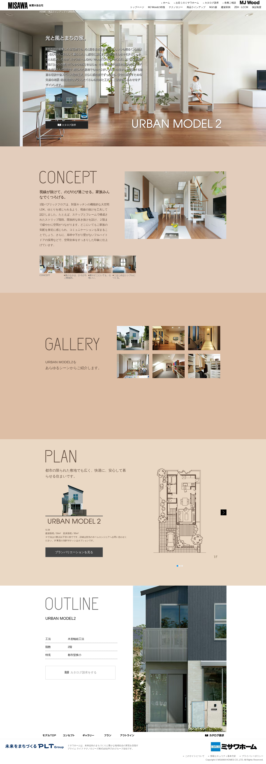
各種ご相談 (230, 2)
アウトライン (127, 735)
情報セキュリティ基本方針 (223, 756)
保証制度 (256, 7)
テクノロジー (176, 7)
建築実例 (225, 7)
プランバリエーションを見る (74, 552)
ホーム (166, 2)
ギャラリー (88, 735)
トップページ (137, 7)
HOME (43, 12)
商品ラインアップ (196, 7)
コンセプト (68, 735)
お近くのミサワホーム (187, 2)
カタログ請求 (212, 2)
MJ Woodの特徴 (156, 7)
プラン (107, 735)
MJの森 (213, 7)
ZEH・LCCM (241, 7)
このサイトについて (194, 756)
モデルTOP (49, 735)
